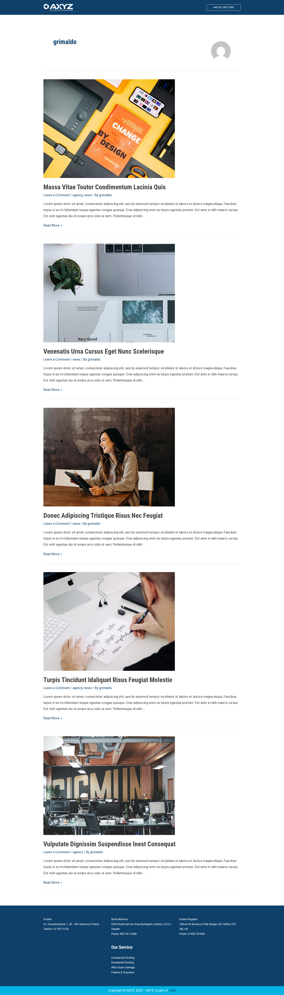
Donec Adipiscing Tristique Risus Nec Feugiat (103, 515)
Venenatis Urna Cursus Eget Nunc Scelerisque (103, 351)
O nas (114, 7)
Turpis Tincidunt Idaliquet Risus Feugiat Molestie (107, 680)
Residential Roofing (122, 962)
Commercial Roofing (122, 957)
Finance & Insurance (122, 972)
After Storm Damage (123, 967)
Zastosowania (135, 7)
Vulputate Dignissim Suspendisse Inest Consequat (109, 844)
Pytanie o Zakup (188, 7)
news (88, 195)
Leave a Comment (56, 195)
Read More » (52, 225)
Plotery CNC (161, 7)
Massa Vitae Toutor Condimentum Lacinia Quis (104, 187)
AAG (172, 990)
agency (78, 195)
